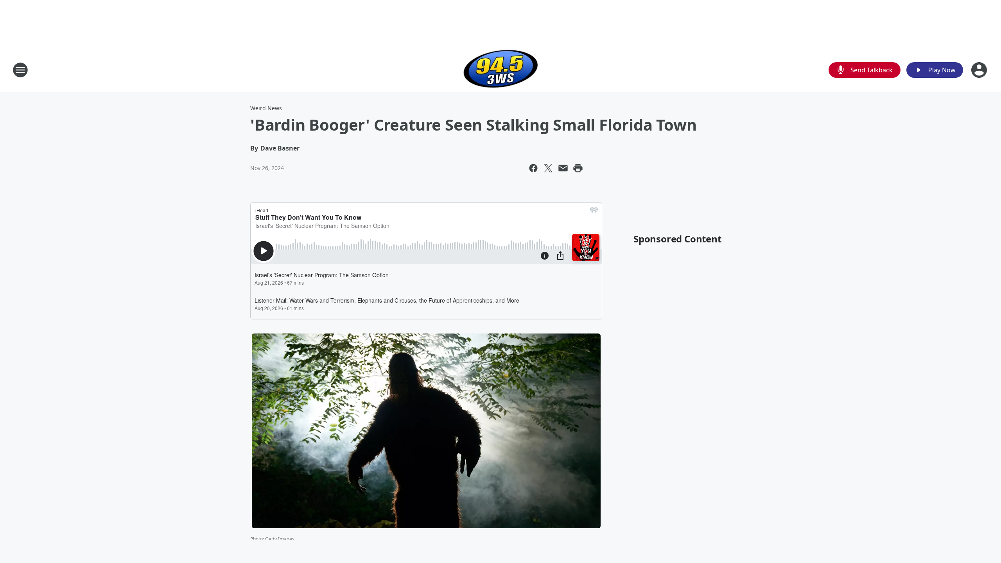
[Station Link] (501, 69)
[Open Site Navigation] (20, 70)
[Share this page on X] (548, 168)
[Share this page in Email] (563, 168)
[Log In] (979, 70)
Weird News (266, 108)
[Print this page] (577, 168)
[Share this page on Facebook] (533, 168)
